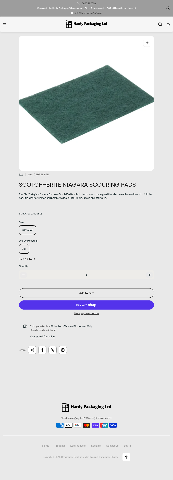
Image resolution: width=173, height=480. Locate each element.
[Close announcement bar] (168, 8)
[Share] (32, 350)
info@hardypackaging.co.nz (89, 13)
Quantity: (24, 266)
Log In (127, 445)
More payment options (86, 313)
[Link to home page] (86, 407)
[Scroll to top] (126, 457)
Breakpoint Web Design (85, 457)
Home (45, 445)
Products (60, 445)
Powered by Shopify (108, 457)
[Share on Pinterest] (63, 350)
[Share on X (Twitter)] (52, 350)
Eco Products (78, 445)
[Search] (160, 24)
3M (21, 174)
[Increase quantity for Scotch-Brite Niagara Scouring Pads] (149, 275)
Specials (96, 445)
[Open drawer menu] (5, 24)
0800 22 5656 (89, 3)
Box (24, 249)
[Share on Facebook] (42, 350)
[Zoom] (147, 43)
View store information (42, 336)
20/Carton (27, 230)
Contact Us (112, 445)
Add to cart (86, 293)
